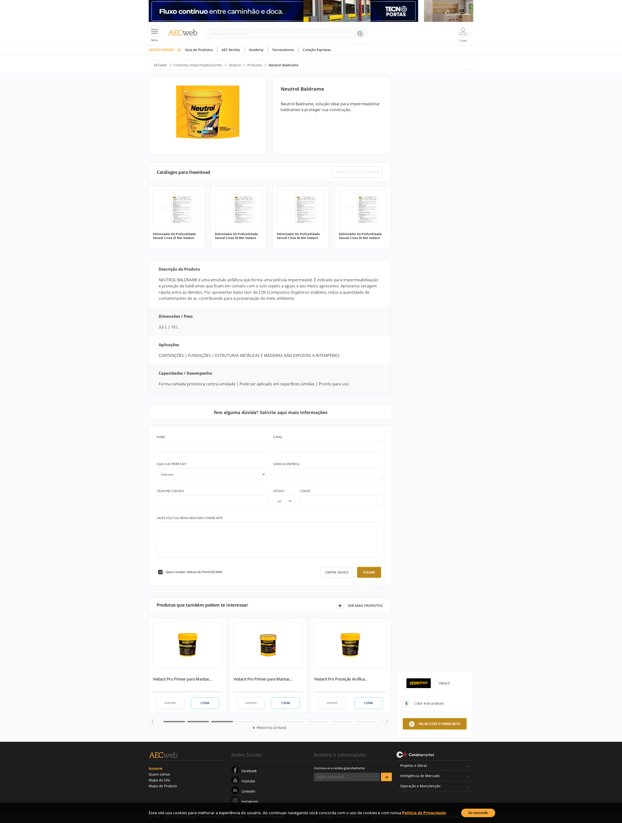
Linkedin (248, 791)
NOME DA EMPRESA (286, 464)
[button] (152, 721)
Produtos (254, 65)
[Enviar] (386, 777)
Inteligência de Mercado (420, 775)
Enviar (369, 572)
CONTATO (170, 703)
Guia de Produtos (199, 49)
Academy (256, 49)
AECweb (160, 65)
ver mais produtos (365, 605)
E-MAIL (277, 437)
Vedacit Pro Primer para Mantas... (182, 679)
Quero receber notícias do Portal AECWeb (194, 572)
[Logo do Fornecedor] (418, 683)
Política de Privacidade (424, 812)
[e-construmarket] (416, 754)
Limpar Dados (336, 572)
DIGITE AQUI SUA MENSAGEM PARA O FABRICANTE (190, 518)
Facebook (249, 771)
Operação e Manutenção (420, 786)
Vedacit (235, 65)
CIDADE (305, 491)
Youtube (248, 781)
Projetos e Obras (413, 765)
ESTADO (278, 491)
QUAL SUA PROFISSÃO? (171, 464)
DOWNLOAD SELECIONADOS (357, 172)
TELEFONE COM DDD (170, 491)
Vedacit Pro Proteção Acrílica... (340, 679)
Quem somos (159, 774)
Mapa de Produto (163, 786)
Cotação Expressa (317, 49)
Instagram (250, 801)
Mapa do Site (159, 780)
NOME (161, 437)
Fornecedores (283, 49)
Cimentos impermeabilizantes (197, 65)
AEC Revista (231, 49)
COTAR (204, 703)
